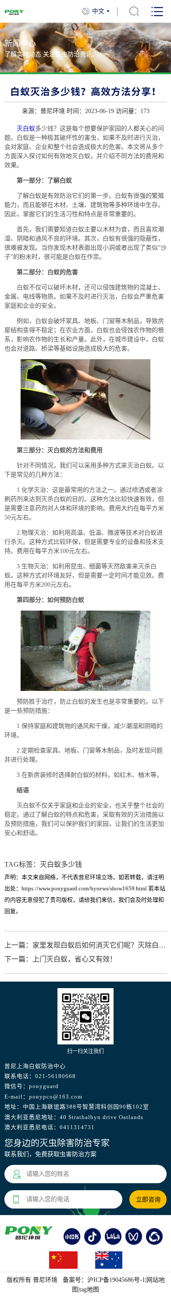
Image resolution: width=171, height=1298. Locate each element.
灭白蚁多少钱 (61, 864)
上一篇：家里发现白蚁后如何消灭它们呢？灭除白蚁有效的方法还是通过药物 (85, 945)
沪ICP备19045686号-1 (116, 1280)
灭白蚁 (26, 128)
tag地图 (89, 1289)
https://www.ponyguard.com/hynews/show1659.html (84, 888)
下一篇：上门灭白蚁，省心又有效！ (60, 959)
